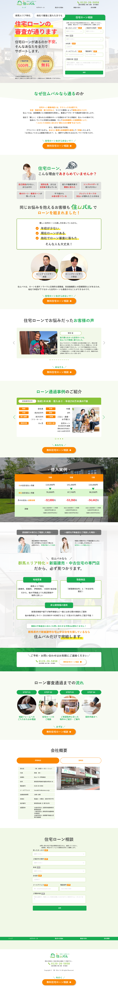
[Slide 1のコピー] (55, 438)
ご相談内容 (69, 59)
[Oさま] (54, 359)
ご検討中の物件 (90, 28)
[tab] (38, 761)
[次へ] (104, 343)
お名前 (68, 43)
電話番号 (63, 885)
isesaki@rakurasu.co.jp (41, 790)
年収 (67, 36)
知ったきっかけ (71, 28)
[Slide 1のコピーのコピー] (57, 438)
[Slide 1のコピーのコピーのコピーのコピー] (62, 438)
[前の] (14, 343)
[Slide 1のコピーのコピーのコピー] (60, 439)
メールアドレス (71, 51)
